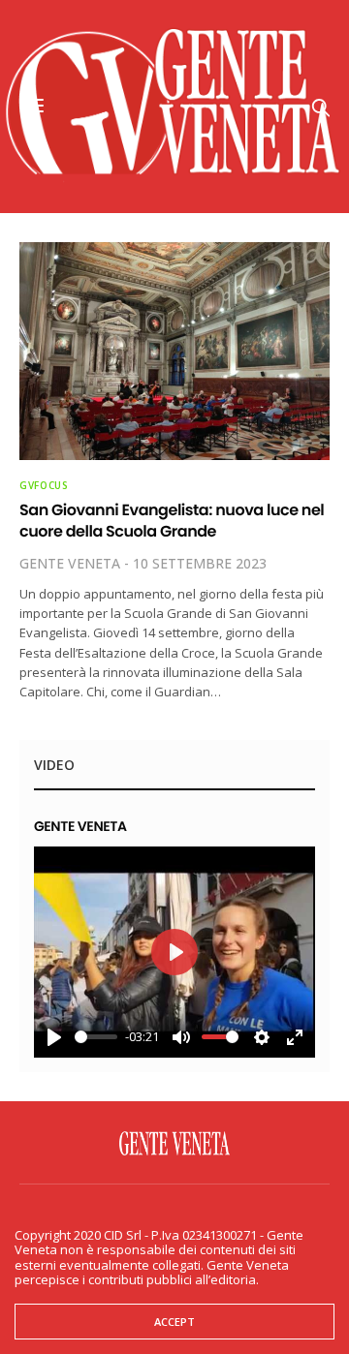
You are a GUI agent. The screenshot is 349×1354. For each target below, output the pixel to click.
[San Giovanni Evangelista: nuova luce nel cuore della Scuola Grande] (174, 351)
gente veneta (69, 563)
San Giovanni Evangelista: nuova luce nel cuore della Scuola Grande (171, 520)
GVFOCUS (44, 485)
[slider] (96, 1037)
